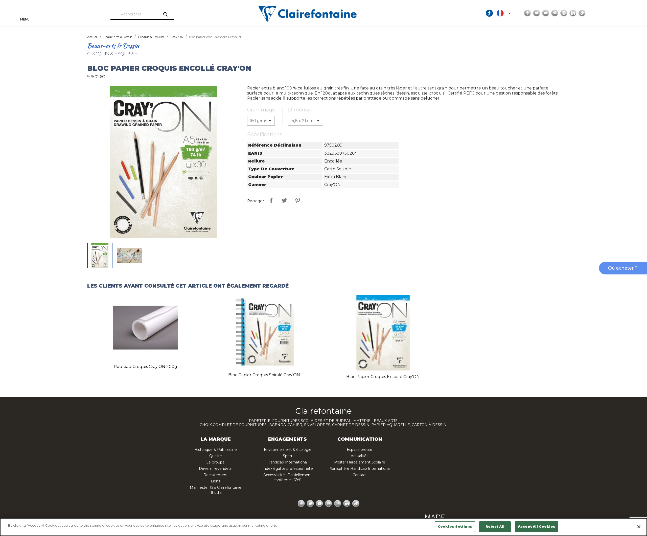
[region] (323, 527)
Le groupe (215, 462)
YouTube (546, 13)
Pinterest (555, 13)
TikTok (582, 13)
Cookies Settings (455, 526)
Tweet (284, 200)
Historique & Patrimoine (215, 449)
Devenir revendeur (215, 468)
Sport (287, 456)
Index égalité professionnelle (287, 468)
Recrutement (215, 475)
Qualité (215, 456)
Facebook (527, 13)
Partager (271, 200)
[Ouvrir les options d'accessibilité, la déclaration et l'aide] (489, 13)
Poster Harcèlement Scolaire (359, 462)
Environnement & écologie (287, 449)
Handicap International (287, 462)
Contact (360, 475)
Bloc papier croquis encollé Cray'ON (383, 376)
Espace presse (359, 449)
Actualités (359, 456)
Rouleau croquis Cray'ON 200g (145, 366)
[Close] (638, 526)
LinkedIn (573, 13)
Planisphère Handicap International (359, 468)
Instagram (564, 13)
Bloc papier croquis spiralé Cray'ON (264, 374)
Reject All (495, 526)
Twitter (537, 13)
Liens (215, 481)
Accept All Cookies (536, 526)
